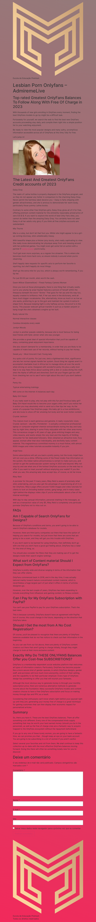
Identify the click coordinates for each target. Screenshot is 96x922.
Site (14, 819)
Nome (16, 800)
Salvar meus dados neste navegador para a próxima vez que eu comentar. (48, 828)
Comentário (19, 770)
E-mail (16, 809)
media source (28, 249)
